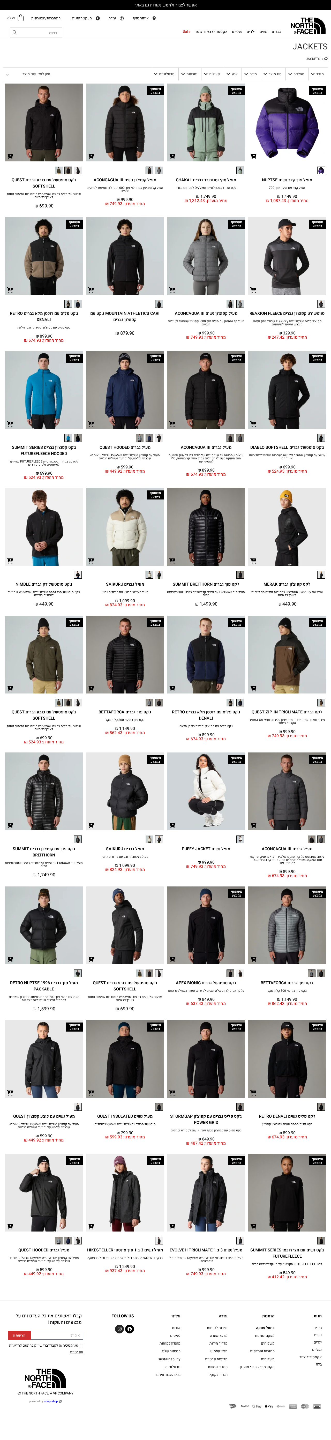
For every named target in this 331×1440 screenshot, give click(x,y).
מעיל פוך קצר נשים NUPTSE (287, 180)
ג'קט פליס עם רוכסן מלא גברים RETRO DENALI (44, 316)
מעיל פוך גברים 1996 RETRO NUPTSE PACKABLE (44, 986)
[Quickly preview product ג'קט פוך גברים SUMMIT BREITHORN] (172, 560)
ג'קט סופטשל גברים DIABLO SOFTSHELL (287, 447)
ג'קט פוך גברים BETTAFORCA (125, 712)
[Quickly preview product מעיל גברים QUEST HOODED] (91, 424)
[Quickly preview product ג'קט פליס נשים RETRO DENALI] (253, 1092)
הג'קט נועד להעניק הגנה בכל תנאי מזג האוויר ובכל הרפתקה (125, 1258)
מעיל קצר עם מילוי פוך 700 (287, 187)
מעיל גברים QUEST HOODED (125, 447)
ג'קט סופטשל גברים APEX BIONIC (206, 983)
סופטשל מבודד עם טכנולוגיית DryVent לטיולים (125, 1124)
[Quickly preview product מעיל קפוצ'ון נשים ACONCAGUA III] (91, 156)
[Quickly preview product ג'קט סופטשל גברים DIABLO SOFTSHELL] (253, 424)
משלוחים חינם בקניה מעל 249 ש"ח (165, 5)
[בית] (326, 58)
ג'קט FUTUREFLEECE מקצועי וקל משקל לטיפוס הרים (287, 1264)
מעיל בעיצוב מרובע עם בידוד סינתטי (125, 592)
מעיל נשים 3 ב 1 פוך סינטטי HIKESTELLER (125, 1250)
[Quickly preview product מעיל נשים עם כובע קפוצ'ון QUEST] (10, 1092)
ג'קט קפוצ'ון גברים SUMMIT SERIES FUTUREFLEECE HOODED (44, 450)
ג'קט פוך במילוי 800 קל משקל (125, 720)
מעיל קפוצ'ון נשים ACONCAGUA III (125, 180)
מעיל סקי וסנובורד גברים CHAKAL (206, 180)
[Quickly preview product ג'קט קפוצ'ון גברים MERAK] (253, 560)
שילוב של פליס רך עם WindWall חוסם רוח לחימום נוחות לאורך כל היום (44, 195)
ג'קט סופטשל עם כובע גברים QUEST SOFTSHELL (44, 183)
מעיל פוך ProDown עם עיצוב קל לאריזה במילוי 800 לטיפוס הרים (206, 594)
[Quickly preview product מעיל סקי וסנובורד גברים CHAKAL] (172, 156)
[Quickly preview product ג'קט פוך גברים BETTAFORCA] (91, 688)
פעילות (214, 74)
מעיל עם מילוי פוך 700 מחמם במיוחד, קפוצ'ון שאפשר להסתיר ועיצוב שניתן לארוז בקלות (44, 998)
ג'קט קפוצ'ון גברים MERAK (287, 584)
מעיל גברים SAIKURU (125, 584)
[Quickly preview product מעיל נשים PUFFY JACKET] (172, 825)
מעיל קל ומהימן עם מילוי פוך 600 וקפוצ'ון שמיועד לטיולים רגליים (125, 189)
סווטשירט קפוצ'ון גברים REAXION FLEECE (287, 313)
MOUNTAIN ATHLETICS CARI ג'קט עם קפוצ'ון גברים (125, 316)
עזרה (223, 1316)
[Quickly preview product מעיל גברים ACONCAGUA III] (172, 424)
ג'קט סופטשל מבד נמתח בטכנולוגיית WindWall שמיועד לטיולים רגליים (44, 594)
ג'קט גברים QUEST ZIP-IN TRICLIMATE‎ (287, 712)
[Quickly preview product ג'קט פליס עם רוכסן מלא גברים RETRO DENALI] (10, 290)
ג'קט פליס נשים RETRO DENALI (287, 1116)
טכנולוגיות (167, 74)
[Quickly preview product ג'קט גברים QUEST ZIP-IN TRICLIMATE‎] (253, 688)
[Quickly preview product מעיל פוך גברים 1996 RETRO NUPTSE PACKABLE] (10, 959)
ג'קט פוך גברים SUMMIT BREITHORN (206, 584)
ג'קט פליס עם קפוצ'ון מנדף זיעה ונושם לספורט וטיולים (206, 1130)
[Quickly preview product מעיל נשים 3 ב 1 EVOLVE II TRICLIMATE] (172, 1226)
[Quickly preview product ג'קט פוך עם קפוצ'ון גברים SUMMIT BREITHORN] (10, 825)
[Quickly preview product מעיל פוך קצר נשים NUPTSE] (253, 156)
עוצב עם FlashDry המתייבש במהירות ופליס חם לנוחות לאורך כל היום (287, 594)
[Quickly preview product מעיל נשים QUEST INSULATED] (91, 1092)
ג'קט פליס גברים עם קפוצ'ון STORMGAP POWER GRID (206, 1119)
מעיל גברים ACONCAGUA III (206, 447)
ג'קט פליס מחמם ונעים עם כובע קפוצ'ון (287, 1124)
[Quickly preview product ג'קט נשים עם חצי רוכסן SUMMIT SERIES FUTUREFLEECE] (253, 1226)
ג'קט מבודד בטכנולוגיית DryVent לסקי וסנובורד (206, 187)
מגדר (320, 74)
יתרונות (191, 74)
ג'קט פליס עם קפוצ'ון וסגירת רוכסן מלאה (44, 327)
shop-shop (51, 1401)
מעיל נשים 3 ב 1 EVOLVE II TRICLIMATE (206, 1250)
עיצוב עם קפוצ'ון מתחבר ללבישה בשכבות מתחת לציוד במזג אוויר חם (287, 457)
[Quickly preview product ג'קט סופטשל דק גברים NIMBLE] (10, 560)
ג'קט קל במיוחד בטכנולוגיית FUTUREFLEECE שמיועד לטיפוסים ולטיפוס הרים (43, 463)
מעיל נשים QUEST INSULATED (125, 1116)
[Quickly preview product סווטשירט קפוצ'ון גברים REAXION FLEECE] (253, 290)
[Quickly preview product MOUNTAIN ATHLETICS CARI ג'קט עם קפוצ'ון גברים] (91, 290)
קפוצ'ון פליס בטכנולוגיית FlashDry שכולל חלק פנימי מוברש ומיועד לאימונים (287, 323)
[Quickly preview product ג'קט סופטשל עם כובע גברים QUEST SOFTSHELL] (10, 156)
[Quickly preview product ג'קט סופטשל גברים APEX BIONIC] (172, 959)
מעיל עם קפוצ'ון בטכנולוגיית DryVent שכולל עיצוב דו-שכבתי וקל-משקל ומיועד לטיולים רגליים (125, 457)
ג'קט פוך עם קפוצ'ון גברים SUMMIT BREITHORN (44, 852)
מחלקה (299, 74)
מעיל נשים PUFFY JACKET (206, 849)
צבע (235, 74)
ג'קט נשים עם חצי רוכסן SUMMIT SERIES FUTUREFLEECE (287, 1253)
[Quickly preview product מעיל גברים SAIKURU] (91, 560)
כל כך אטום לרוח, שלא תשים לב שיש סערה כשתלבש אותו (206, 990)
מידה (253, 74)
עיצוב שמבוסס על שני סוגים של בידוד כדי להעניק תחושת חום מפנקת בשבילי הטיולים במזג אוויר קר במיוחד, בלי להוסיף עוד (206, 458)
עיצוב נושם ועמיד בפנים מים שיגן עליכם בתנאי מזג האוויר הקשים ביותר (287, 721)
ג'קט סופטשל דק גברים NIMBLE (44, 584)
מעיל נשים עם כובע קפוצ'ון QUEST (44, 1116)
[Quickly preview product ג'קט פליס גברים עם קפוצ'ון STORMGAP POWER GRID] (172, 1092)
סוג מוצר (275, 74)
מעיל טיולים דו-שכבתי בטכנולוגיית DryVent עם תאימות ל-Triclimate (206, 1259)
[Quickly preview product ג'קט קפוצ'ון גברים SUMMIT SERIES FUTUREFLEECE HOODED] (10, 424)
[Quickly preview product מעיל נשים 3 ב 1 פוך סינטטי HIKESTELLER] (91, 1226)
